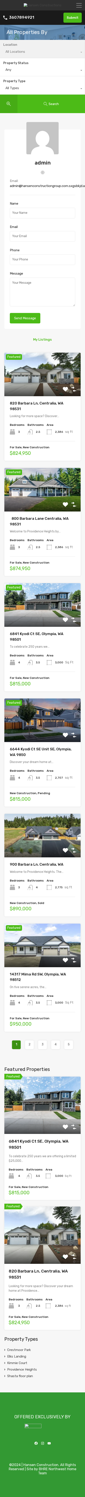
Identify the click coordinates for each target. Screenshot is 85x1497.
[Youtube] (49, 1443)
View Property (42, 387)
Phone (15, 250)
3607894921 (21, 17)
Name (14, 204)
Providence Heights (22, 1369)
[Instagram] (42, 1443)
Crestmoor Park (19, 1350)
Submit (72, 18)
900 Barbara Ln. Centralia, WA (36, 864)
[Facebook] (36, 1443)
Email (14, 227)
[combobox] (42, 71)
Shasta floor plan (20, 1376)
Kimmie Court (17, 1363)
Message (16, 273)
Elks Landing (16, 1356)
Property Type (14, 81)
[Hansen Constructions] (42, 5)
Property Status (16, 63)
